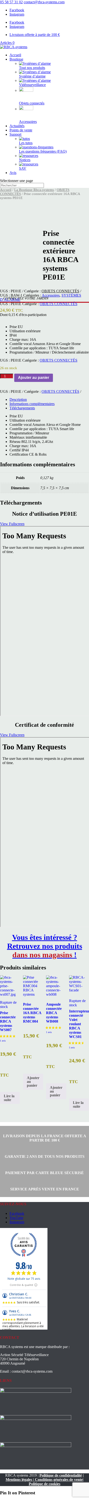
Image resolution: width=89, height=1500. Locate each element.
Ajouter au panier (33, 378)
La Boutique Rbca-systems (34, 190)
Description (18, 400)
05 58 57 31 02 (11, 2)
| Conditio (40, 1480)
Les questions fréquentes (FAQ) (43, 151)
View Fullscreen (12, 524)
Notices (24, 160)
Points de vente (20, 130)
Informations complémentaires (32, 404)
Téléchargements (22, 408)
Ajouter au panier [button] (33, 1081)
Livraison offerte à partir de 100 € (34, 35)
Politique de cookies (44, 1484)
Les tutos (26, 143)
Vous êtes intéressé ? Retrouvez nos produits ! (44, 946)
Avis (12, 173)
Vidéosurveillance (32, 85)
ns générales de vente (66, 1480)
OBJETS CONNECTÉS (60, 291)
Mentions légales (19, 1480)
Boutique (16, 59)
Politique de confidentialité (60, 1475)
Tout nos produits (32, 68)
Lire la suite (9, 1098)
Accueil (15, 55)
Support (15, 134)
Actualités (16, 126)
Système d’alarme (32, 76)
